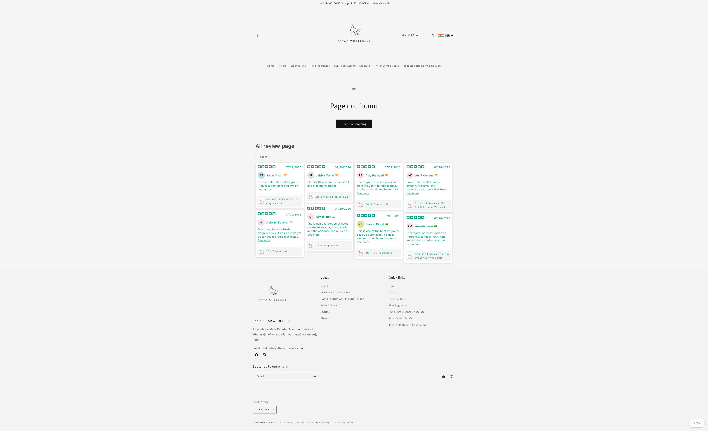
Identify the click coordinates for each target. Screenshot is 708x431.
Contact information (343, 422)
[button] (257, 35)
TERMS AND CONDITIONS (335, 292)
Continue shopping (354, 124)
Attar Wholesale (268, 422)
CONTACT (326, 311)
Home (392, 286)
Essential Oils (397, 299)
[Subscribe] (315, 376)
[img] (266, 167)
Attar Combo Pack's (400, 318)
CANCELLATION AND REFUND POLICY (342, 299)
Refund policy (322, 422)
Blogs (324, 318)
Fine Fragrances (398, 305)
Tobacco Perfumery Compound (407, 325)
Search (325, 286)
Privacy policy (287, 422)
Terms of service (305, 422)
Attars (392, 292)
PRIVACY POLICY (330, 305)
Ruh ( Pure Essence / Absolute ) (407, 311)
